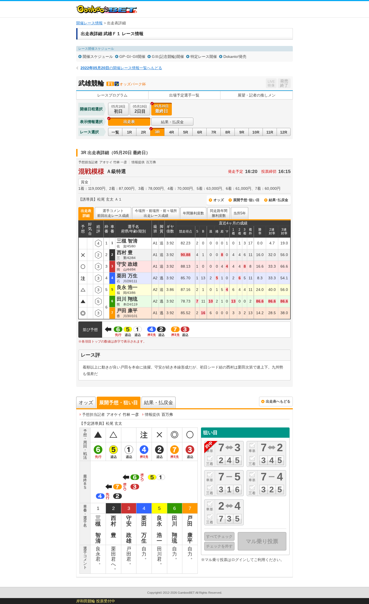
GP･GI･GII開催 (132, 56)
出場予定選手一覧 (184, 95)
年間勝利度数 (193, 213)
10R (255, 132)
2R (143, 132)
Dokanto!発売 (234, 56)
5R (185, 132)
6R (199, 132)
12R (283, 132)
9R (241, 132)
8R (227, 132)
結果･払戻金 (278, 200)
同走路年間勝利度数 (218, 213)
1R (129, 132)
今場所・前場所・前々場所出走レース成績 (156, 213)
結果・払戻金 (172, 122)
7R (213, 132)
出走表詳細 (86, 213)
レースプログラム (112, 95)
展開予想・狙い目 (118, 402)
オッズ (218, 200)
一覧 (115, 132)
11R (269, 132)
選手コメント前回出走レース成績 (113, 213)
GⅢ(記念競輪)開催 (168, 56)
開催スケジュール (98, 56)
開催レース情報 (89, 23)
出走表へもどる (278, 401)
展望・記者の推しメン (257, 95)
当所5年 (239, 213)
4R (171, 132)
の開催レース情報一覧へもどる (121, 68)
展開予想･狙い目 (246, 200)
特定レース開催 (203, 56)
